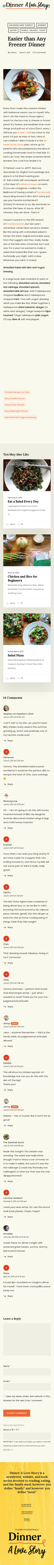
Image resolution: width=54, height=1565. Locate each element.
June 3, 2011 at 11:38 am (13, 983)
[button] (4, 5)
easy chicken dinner (15, 398)
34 (21, 524)
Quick (13, 30)
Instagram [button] (27, 1512)
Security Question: (13, 1425)
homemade (43, 192)
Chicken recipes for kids (17, 392)
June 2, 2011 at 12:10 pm (13, 848)
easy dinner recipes (14, 404)
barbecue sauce (28, 184)
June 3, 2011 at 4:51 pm (13, 1066)
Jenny (13, 52)
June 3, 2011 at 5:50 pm (13, 1110)
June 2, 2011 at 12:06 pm (13, 804)
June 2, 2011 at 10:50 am (14, 717)
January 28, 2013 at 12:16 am (16, 1237)
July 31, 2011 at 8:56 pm (13, 1145)
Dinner (42, 25)
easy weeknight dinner (16, 411)
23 (21, 678)
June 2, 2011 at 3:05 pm (13, 947)
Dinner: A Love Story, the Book (24, 464)
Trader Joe (23, 132)
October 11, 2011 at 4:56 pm (15, 1201)
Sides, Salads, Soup (33, 30)
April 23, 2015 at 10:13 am (14, 1276)
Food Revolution (15, 223)
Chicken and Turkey (21, 25)
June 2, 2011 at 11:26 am (13, 760)
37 (21, 603)
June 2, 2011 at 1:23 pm (13, 895)
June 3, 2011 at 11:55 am (13, 1026)
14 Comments (39, 52)
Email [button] (27, 1519)
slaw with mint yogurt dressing (20, 417)
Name (7, 1366)
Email (7, 1381)
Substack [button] (26, 1504)
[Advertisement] (27, 352)
